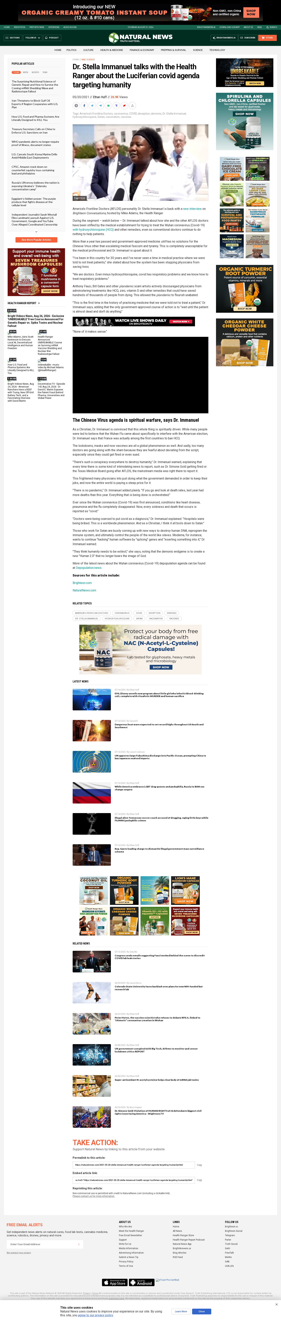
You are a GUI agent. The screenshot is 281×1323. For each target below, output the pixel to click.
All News (177, 1231)
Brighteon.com (82, 583)
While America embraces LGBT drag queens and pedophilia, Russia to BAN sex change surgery (159, 788)
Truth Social (231, 1244)
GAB (227, 1261)
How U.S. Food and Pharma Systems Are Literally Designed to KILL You (35, 118)
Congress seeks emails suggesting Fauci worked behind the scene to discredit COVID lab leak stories (160, 957)
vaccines (126, 116)
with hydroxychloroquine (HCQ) (93, 229)
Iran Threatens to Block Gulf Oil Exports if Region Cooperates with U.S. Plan (35, 104)
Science (198, 50)
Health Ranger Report (22, 303)
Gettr (227, 1248)
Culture (88, 50)
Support (123, 1239)
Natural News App (182, 1244)
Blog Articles (179, 1252)
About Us (248, 27)
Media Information (128, 1248)
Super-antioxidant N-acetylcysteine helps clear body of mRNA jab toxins (157, 1079)
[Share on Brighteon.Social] (77, 105)
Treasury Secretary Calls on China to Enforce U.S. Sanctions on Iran (33, 130)
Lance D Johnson (137, 752)
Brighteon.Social (233, 1231)
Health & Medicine (111, 50)
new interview (192, 209)
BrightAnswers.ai (206, 27)
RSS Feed (178, 1257)
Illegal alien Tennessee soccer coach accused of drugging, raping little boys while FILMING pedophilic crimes (161, 819)
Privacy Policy (126, 1261)
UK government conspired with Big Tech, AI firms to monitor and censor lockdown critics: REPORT (156, 1050)
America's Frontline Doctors (96, 113)
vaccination (113, 116)
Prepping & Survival (173, 50)
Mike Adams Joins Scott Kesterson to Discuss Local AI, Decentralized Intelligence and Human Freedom (20, 342)
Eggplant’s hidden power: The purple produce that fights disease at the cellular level (34, 202)
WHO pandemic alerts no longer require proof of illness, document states (35, 143)
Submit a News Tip (128, 1257)
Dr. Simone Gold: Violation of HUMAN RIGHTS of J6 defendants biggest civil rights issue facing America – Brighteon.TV (158, 1112)
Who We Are (125, 1226)
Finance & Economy (142, 50)
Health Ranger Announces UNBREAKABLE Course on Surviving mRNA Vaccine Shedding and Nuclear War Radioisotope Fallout (50, 345)
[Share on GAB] (109, 105)
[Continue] (79, 1244)
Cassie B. (134, 721)
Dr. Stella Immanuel (174, 113)
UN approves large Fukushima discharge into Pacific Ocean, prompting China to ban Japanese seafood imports (160, 757)
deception (144, 113)
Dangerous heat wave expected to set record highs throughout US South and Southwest (159, 726)
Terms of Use (126, 1266)
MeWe (228, 1257)
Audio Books (69, 27)
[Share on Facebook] (85, 105)
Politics (71, 50)
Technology (217, 50)
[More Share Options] (133, 105)
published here (116, 1298)
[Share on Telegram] (101, 105)
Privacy (86, 1293)
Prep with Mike (36, 27)
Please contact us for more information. (94, 1196)
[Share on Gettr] (125, 105)
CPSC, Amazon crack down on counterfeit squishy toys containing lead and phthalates (33, 170)
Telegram (230, 1235)
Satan (101, 116)
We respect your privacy (19, 1252)
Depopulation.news (89, 568)
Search (273, 27)
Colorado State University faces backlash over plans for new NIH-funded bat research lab (159, 988)
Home (7, 27)
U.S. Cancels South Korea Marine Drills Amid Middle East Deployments (34, 155)
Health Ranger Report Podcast (189, 1239)
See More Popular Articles (36, 240)
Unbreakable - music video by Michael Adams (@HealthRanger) (51, 367)
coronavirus (121, 113)
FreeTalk (229, 1252)
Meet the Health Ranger (131, 1231)
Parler (228, 1239)
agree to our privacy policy (95, 1315)
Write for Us (125, 1244)
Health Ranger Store (183, 1235)
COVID (133, 113)
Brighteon (19, 27)
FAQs (259, 27)
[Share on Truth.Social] (117, 105)
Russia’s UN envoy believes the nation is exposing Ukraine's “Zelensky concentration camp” (35, 186)
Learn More (181, 1311)
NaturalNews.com (84, 590)
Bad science (88, 59)
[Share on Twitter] (93, 105)
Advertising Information (131, 1252)
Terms (95, 1293)
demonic (156, 113)
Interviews (53, 27)
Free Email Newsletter (130, 1235)
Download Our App (230, 27)
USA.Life (229, 1266)
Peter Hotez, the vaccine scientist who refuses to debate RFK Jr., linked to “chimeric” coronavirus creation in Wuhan (157, 1019)
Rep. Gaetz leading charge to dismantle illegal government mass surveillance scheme (159, 850)
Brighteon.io (231, 1226)
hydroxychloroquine (84, 116)
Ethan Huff (100, 97)
